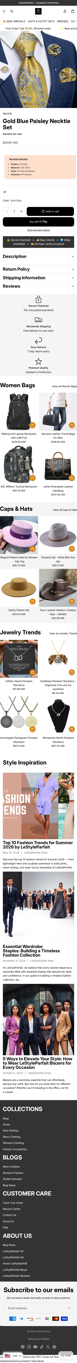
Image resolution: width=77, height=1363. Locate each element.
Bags (6, 1118)
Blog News (9, 1185)
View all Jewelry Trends (63, 633)
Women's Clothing (13, 1142)
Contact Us (9, 1214)
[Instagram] (29, 1347)
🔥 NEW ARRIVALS (14, 21)
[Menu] (4, 11)
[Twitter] (48, 1347)
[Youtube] (35, 1347)
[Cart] (73, 11)
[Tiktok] (42, 1347)
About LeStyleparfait (15, 1263)
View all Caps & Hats (65, 509)
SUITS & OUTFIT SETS (41, 21)
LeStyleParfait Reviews (16, 1275)
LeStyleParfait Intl (13, 1257)
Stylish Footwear (12, 1178)
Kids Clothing (10, 1130)
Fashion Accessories (15, 1148)
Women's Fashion (13, 1172)
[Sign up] (69, 1308)
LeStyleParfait (42, 1331)
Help (5, 1227)
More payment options (38, 230)
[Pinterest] (54, 1347)
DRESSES (62, 21)
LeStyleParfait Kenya (15, 1269)
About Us (8, 1221)
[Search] (12, 11)
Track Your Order (13, 1202)
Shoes (6, 1124)
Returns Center (11, 1208)
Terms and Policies (38, 1338)
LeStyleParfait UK (13, 1251)
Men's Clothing (11, 1136)
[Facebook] (23, 1347)
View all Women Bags (64, 386)
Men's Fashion (11, 1166)
